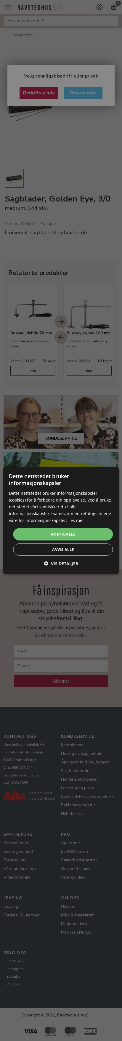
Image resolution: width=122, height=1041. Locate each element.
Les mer (76, 520)
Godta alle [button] (63, 534)
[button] (61, 563)
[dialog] (61, 520)
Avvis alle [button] (63, 549)
